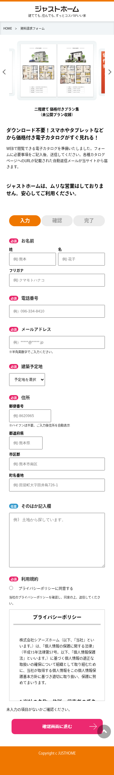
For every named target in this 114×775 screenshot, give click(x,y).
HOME (7, 28)
